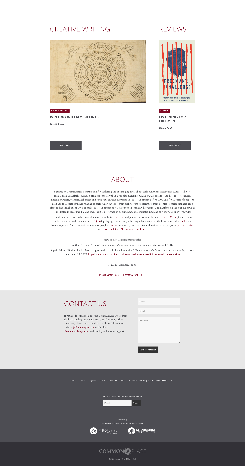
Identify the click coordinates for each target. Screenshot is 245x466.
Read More (66, 145)
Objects (97, 221)
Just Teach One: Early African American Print (147, 380)
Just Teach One (185, 225)
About (102, 380)
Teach (73, 380)
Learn (82, 380)
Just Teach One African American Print (124, 229)
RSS (173, 380)
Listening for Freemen (172, 119)
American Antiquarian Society (115, 423)
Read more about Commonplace (122, 275)
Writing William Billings (75, 117)
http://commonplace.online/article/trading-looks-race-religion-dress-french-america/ (134, 254)
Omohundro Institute (135, 423)
